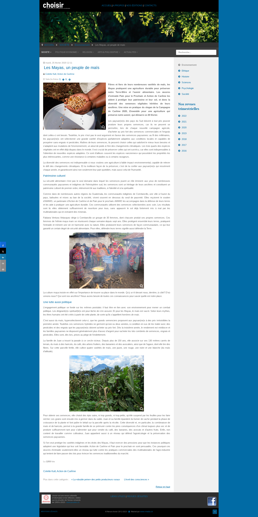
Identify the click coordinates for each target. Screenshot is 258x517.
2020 (184, 127)
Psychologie (188, 88)
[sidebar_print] (3, 269)
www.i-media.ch (146, 511)
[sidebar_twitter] (3, 251)
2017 (184, 145)
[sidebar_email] (3, 263)
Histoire (185, 76)
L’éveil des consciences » (136, 479)
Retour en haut (163, 486)
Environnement (189, 65)
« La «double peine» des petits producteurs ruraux (95, 479)
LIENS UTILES (117, 496)
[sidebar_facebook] (3, 245)
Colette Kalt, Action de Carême (59, 74)
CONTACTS (150, 5)
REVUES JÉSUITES (137, 496)
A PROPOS (119, 5)
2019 (184, 133)
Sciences (186, 82)
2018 (184, 139)
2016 (184, 150)
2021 (184, 121)
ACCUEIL (107, 5)
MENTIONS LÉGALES (49, 511)
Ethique (185, 70)
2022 (184, 116)
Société (185, 94)
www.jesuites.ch (72, 502)
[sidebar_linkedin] (3, 257)
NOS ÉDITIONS (134, 5)
